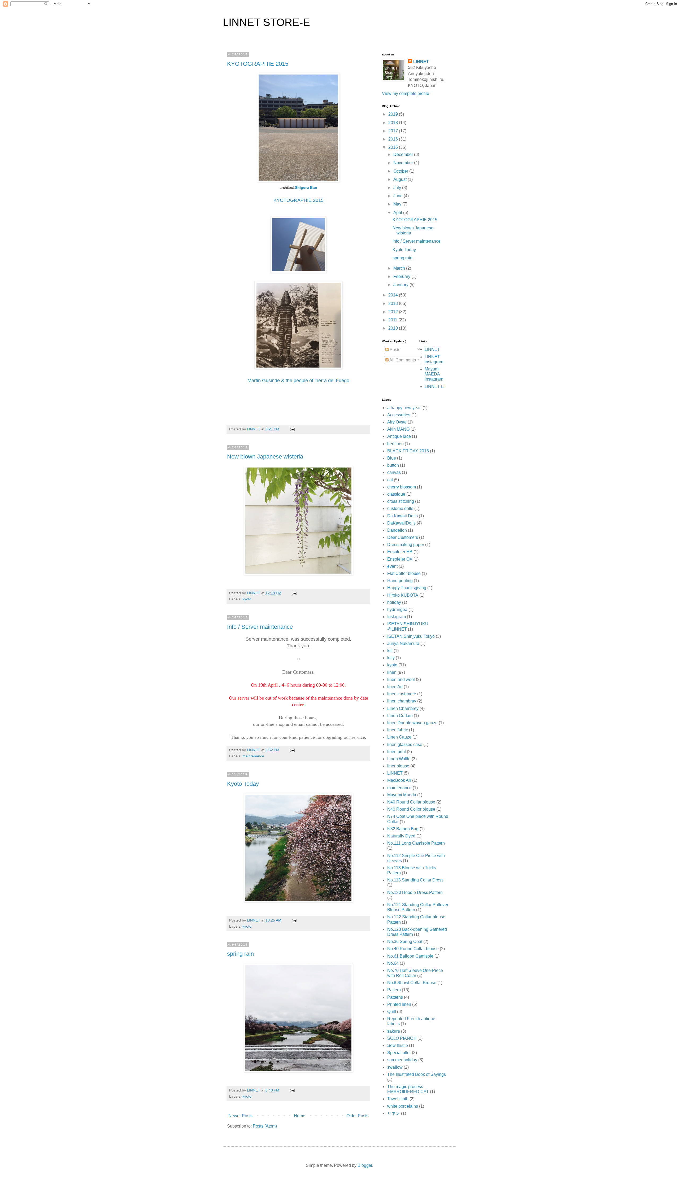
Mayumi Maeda (401, 795)
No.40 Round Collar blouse (413, 948)
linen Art (395, 686)
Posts (394, 349)
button (393, 465)
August (400, 179)
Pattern (394, 990)
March (399, 268)
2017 (393, 131)
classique (396, 494)
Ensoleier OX (399, 559)
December (403, 154)
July (397, 187)
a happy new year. (404, 407)
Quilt (391, 1011)
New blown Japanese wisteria (265, 456)
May (397, 204)
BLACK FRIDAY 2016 (408, 451)
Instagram (396, 616)
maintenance (253, 756)
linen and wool (401, 679)
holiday (394, 602)
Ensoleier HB (399, 551)
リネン (393, 1113)
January (401, 284)
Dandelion (397, 530)
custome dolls (400, 508)
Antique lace (399, 436)
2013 (393, 303)
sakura (393, 1031)
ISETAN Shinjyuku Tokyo (411, 636)
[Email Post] (292, 429)
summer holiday (402, 1060)
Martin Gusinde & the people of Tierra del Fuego (298, 380)
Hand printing (400, 580)
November (403, 162)
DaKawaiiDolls (401, 523)
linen (392, 672)
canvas (394, 472)
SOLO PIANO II (401, 1038)
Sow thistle (397, 1045)
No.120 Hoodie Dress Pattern (415, 892)
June (398, 196)
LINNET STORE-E (266, 22)
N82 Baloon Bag (403, 829)
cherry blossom (401, 487)
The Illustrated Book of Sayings (416, 1074)
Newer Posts (240, 1116)
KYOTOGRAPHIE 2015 (257, 63)
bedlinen (395, 444)
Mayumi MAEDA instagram (434, 374)
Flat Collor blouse (404, 573)
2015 (393, 147)
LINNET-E (434, 386)
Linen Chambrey (403, 708)
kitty (391, 658)
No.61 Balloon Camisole (410, 956)
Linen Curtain (400, 715)
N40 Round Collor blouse (411, 809)
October (401, 171)
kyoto (246, 599)
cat (390, 480)
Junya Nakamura (403, 643)
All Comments (402, 360)
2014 (393, 295)
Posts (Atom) (265, 1126)
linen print (396, 751)
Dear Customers (402, 537)
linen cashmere (401, 694)
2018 (393, 122)
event (392, 566)
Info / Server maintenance (260, 626)
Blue (391, 458)
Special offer (399, 1052)
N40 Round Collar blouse (411, 802)
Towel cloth (397, 1099)
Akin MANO (398, 429)
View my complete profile (405, 93)
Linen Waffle (399, 759)
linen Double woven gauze (412, 722)
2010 (393, 328)
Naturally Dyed (401, 836)
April (398, 212)
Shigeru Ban (306, 187)
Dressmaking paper (405, 544)
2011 (393, 320)
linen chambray (401, 701)
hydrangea (397, 609)
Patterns (395, 997)
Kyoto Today (243, 783)
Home (299, 1116)
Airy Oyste (397, 422)
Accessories (398, 415)
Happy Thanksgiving (406, 588)
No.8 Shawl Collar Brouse (411, 982)
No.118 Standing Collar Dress (415, 880)
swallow (395, 1067)
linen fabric (397, 730)
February (402, 276)
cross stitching (400, 501)
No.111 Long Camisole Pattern (416, 843)
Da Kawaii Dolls (402, 516)
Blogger (365, 1165)
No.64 (393, 963)
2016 (393, 139)
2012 (393, 311)
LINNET (421, 61)
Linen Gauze (399, 737)
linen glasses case (404, 744)
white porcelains (402, 1106)
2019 (393, 114)
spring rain (240, 953)
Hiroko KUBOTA (402, 595)
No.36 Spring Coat (404, 941)
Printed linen (399, 1004)
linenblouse (398, 766)
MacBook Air (399, 780)
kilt (390, 650)
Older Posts (357, 1116)
